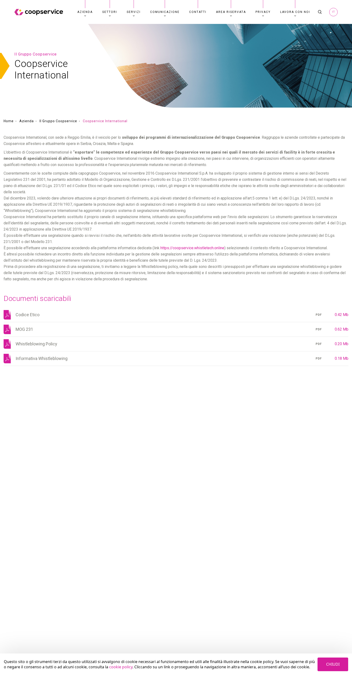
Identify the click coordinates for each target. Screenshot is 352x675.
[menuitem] (85, 12)
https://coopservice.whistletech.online (192, 248)
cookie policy (120, 666)
